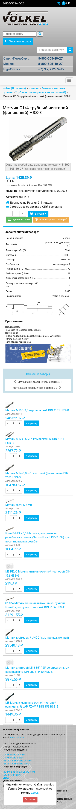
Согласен (30, 799)
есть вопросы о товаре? (53, 219)
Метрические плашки (13, 758)
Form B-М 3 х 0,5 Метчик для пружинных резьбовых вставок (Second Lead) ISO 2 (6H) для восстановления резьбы (37, 537)
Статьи (6, 778)
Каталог (34, 88)
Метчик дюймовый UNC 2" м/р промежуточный (37, 637)
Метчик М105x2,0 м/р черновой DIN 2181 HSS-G (37, 410)
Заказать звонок (20, 41)
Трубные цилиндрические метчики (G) (40, 92)
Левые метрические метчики (17, 761)
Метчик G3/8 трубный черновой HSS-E (35, 387)
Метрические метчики (14, 754)
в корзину (40, 213)
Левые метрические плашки (17, 764)
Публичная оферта (12, 775)
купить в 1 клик (21, 219)
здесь (35, 792)
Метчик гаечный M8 (18, 505)
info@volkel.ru (17, 737)
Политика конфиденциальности (19, 772)
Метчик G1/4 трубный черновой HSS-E (40, 382)
